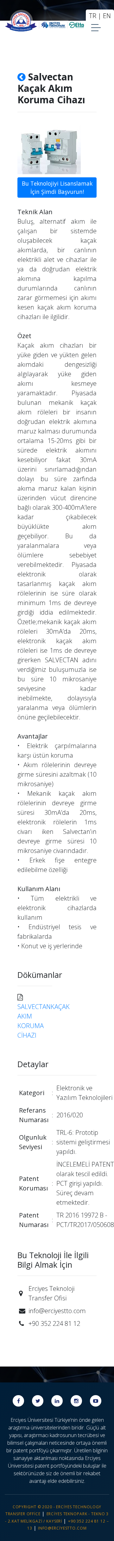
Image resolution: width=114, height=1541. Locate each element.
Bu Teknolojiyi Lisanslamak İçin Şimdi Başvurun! (57, 187)
